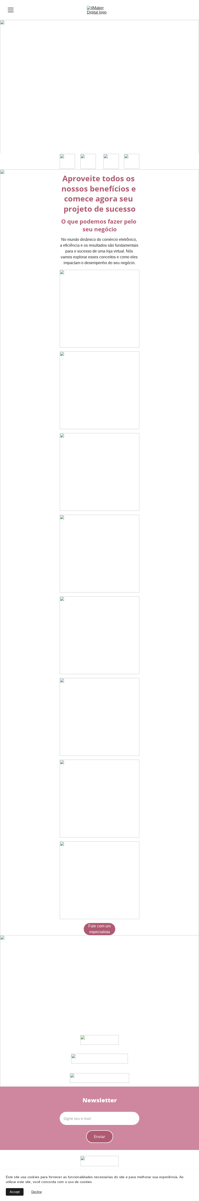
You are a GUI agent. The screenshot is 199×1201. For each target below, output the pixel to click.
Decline (36, 1192)
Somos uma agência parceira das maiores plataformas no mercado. (84, 119)
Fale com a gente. (79, 145)
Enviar (99, 1136)
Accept (15, 1192)
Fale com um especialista (99, 929)
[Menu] (11, 10)
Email (65, 1109)
